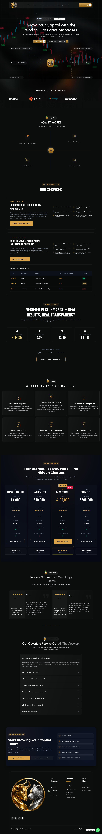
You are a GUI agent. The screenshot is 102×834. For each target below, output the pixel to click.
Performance (44, 5)
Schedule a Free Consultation (42, 758)
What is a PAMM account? (31, 672)
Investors (52, 5)
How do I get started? (29, 711)
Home (29, 5)
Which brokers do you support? (32, 705)
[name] (12, 818)
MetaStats (61, 353)
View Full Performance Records (51, 359)
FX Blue (51, 353)
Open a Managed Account (21, 223)
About (67, 5)
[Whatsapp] (98, 830)
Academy (60, 5)
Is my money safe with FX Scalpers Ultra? (36, 658)
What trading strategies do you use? (34, 698)
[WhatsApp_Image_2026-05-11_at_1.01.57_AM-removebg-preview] (13, 5)
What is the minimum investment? (33, 679)
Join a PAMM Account (20, 259)
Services (35, 5)
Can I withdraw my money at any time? (35, 692)
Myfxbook (40, 353)
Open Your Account (15, 541)
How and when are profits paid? (32, 685)
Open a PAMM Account (19, 758)
